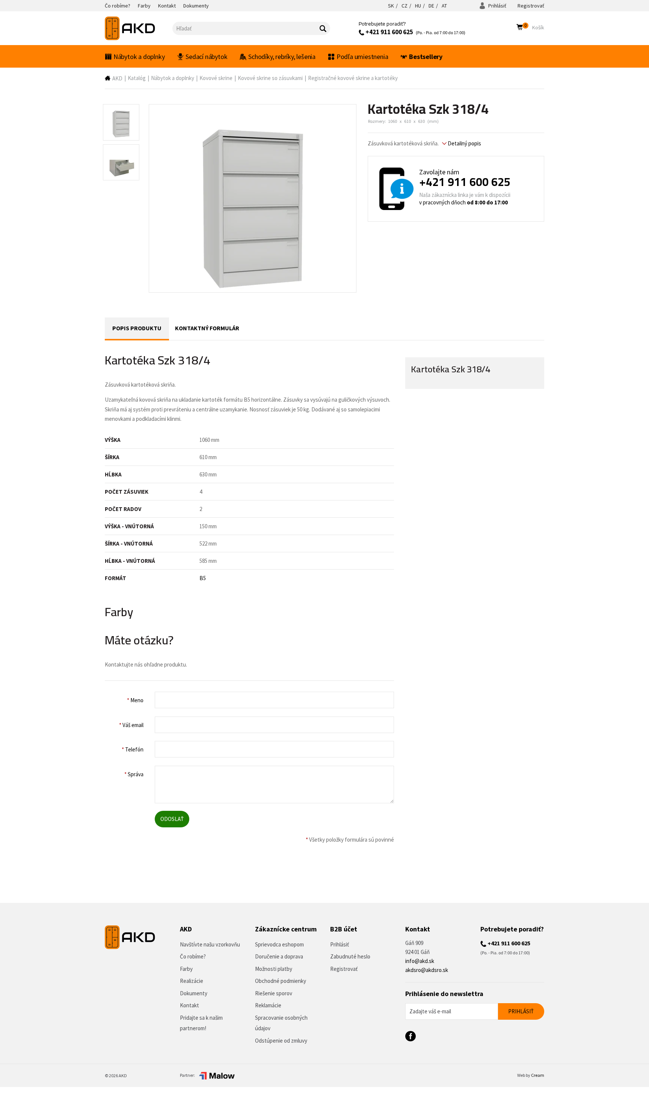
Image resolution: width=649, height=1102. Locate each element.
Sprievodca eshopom (279, 944)
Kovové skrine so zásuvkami (270, 78)
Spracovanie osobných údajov (281, 1023)
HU (418, 5)
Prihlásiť (496, 5)
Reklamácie (268, 1005)
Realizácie (191, 980)
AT (444, 5)
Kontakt (189, 1005)
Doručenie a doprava (279, 956)
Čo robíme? (193, 956)
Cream (537, 1075)
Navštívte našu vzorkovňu (210, 944)
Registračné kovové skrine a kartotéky (353, 78)
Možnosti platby (273, 968)
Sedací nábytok (206, 56)
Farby (186, 968)
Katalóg (137, 78)
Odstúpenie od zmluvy (281, 1040)
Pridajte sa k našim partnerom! (201, 1023)
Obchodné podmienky (280, 980)
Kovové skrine (215, 78)
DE (431, 5)
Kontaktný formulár (207, 328)
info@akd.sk (419, 960)
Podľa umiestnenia (362, 56)
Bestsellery (425, 56)
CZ (404, 5)
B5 (202, 578)
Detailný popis (464, 143)
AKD (117, 78)
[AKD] (138, 28)
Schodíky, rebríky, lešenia (281, 56)
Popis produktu (136, 328)
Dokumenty (193, 993)
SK (391, 5)
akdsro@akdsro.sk (426, 970)
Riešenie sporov (273, 993)
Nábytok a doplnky (139, 56)
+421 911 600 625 (388, 32)
